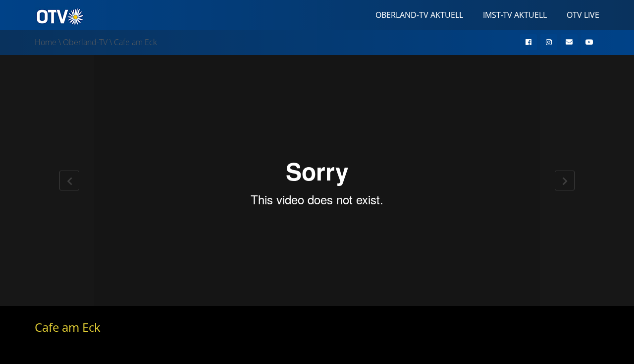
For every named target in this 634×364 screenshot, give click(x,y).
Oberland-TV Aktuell (419, 14)
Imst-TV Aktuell (515, 14)
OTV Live (583, 14)
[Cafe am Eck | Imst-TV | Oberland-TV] (59, 15)
